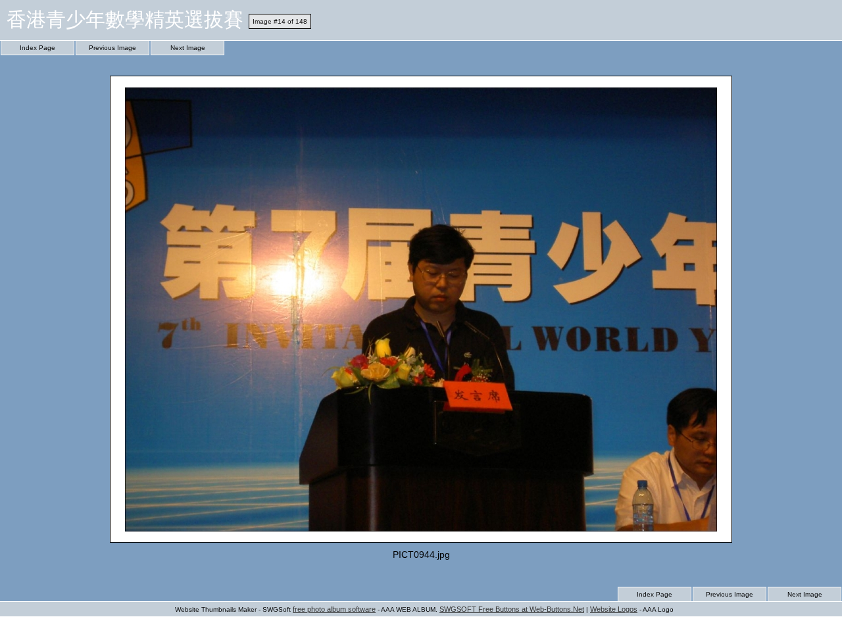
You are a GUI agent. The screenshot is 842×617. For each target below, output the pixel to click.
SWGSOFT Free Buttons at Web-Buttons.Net (511, 609)
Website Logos (613, 609)
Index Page (37, 47)
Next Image (187, 47)
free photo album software (334, 609)
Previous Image (112, 47)
